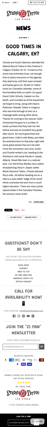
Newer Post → (32, 217)
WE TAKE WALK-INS (23, 275)
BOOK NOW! (23, 265)
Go (41, 347)
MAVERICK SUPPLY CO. (23, 278)
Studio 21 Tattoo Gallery (27, 405)
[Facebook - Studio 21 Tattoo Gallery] (14, 316)
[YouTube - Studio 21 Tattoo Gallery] (28, 316)
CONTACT (23, 268)
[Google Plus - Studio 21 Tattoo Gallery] (32, 316)
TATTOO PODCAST (23, 282)
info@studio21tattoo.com (31, 311)
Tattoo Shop (38, 202)
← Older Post (15, 217)
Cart (38, 3)
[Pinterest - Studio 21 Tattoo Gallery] (23, 316)
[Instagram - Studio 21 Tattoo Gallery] (18, 316)
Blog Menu (23, 38)
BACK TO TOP (24, 272)
